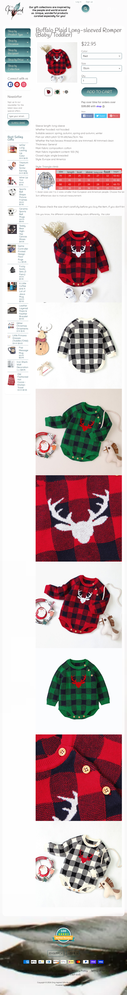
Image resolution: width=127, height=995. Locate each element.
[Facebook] (10, 84)
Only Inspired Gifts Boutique (62, 982)
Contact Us (62, 970)
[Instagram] (23, 84)
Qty (83, 75)
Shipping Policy (25, 970)
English (54, 953)
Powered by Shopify (63, 985)
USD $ (71, 953)
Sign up (89, 2)
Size (83, 63)
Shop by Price (19, 60)
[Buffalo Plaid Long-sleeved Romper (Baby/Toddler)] (48, 92)
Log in (78, 2)
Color (84, 51)
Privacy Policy (80, 970)
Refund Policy (45, 970)
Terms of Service (100, 970)
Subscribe (18, 123)
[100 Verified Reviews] (63, 948)
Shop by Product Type (19, 33)
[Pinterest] (17, 84)
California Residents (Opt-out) (64, 974)
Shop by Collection (14, 67)
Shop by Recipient (19, 52)
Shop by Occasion (19, 43)
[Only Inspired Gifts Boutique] (14, 11)
